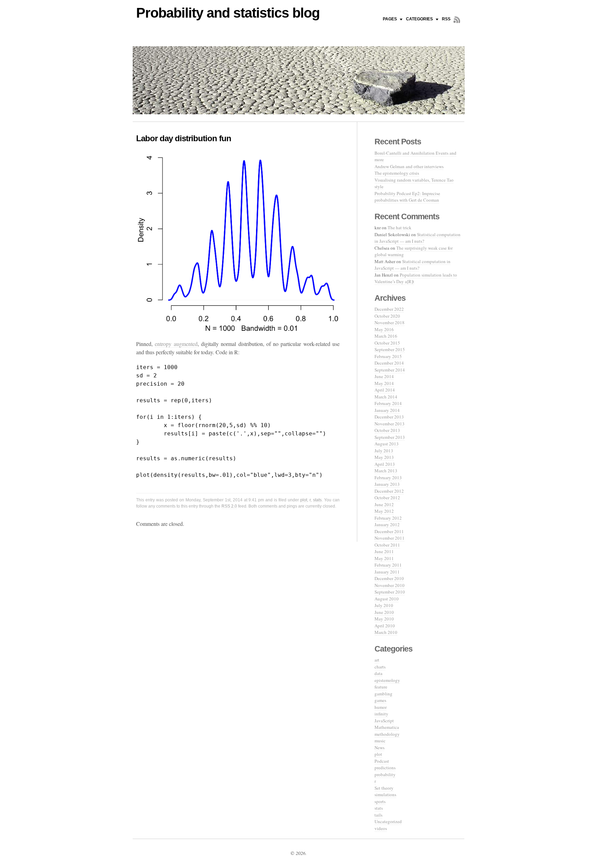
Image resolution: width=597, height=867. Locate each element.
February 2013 (388, 477)
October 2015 (387, 343)
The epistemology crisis (397, 173)
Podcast (382, 761)
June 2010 (384, 612)
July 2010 (384, 605)
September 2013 (390, 437)
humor (381, 707)
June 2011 (384, 551)
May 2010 (384, 619)
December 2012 (389, 491)
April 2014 (385, 390)
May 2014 (384, 383)
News (380, 747)
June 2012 (384, 504)
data (378, 673)
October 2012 (387, 497)
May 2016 (384, 329)
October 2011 (387, 545)
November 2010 (390, 585)
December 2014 (389, 363)
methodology (387, 734)
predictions (385, 767)
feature (381, 687)
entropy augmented (176, 343)
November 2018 (390, 322)
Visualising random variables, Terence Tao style (414, 183)
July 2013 (384, 450)
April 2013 (385, 464)
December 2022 (389, 309)
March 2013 (386, 471)
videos (381, 828)
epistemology (387, 680)
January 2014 (387, 410)
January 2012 (387, 524)
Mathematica (387, 727)
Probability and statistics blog (228, 12)
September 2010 (390, 592)
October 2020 (387, 316)
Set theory (384, 788)
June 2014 (384, 376)
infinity (381, 714)
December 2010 (389, 578)
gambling (383, 694)
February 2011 (388, 565)
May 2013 (384, 457)
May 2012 (384, 511)
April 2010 (385, 626)
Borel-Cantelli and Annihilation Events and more (415, 156)
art (377, 660)
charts (380, 667)
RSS (446, 19)
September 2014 (390, 370)
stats (317, 500)
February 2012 (388, 518)
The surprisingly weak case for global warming (414, 251)
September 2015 (390, 349)
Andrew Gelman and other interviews (409, 166)
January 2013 (387, 484)
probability (385, 774)
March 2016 (386, 336)
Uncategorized (388, 821)
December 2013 (389, 417)
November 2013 (390, 424)
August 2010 (387, 599)
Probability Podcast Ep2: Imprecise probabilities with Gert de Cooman (407, 196)
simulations (385, 794)
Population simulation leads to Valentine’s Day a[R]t (416, 278)
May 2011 (384, 558)
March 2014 (386, 397)
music (380, 741)
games (380, 700)
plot (303, 500)
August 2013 (387, 444)
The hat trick (399, 227)
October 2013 (387, 430)
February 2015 (388, 356)
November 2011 (390, 538)
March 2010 (386, 632)
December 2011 (389, 531)
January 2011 (387, 572)
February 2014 (388, 403)
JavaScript (384, 720)
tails (378, 815)
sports (380, 801)
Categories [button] (419, 19)
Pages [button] (390, 19)
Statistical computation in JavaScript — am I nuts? (418, 237)
